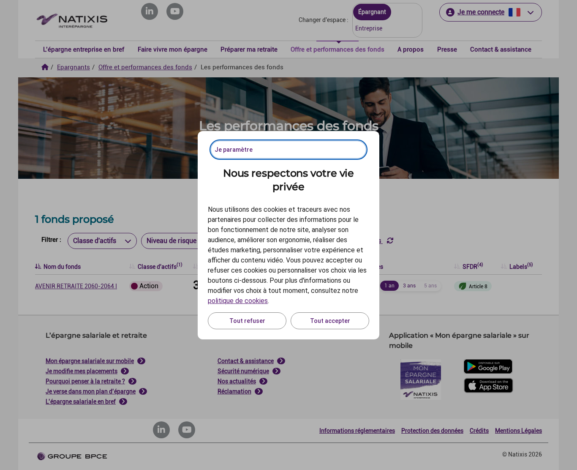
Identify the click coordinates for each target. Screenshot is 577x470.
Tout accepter (330, 320)
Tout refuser (247, 320)
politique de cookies (238, 301)
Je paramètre (234, 149)
